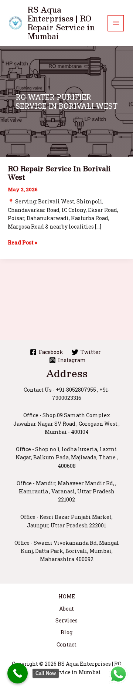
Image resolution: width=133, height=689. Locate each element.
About (66, 608)
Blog (66, 632)
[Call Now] (17, 673)
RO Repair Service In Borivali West (59, 173)
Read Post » (22, 243)
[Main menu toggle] (116, 23)
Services (66, 620)
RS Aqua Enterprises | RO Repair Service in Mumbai (61, 23)
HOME (66, 596)
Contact (66, 644)
